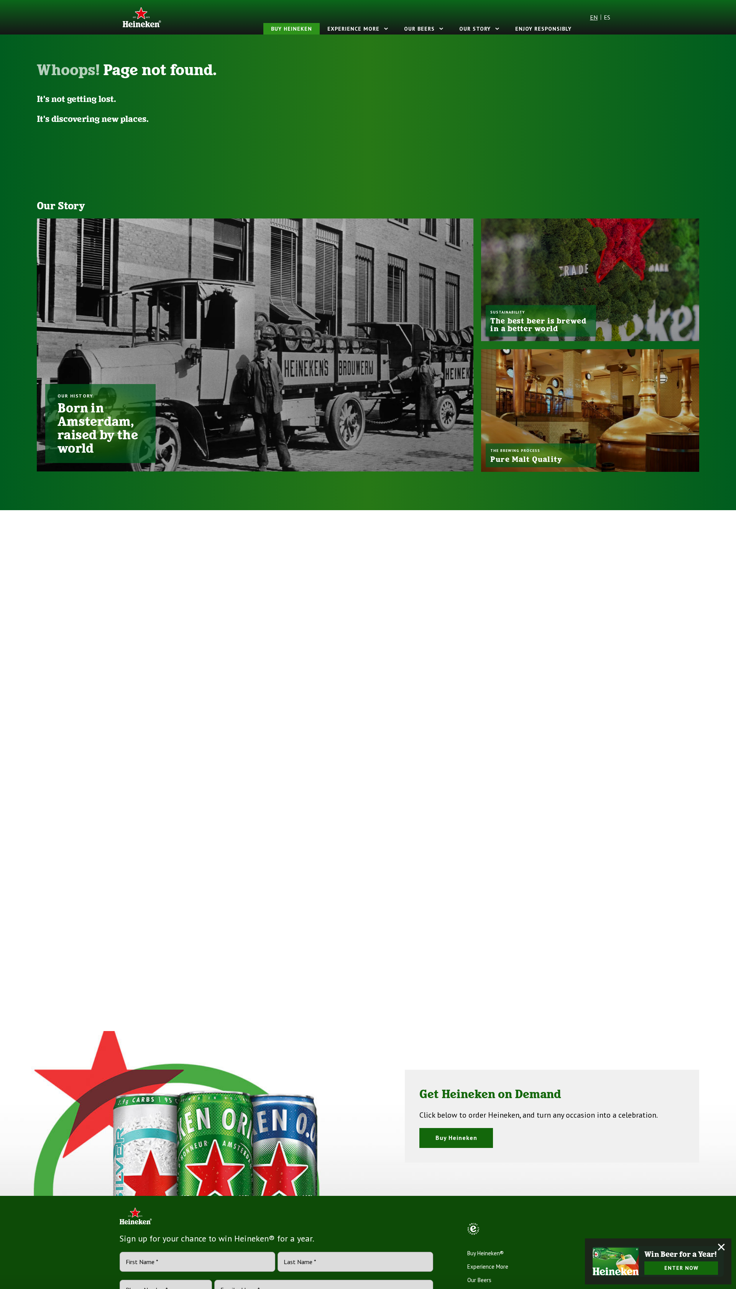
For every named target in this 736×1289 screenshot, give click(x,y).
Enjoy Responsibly (543, 28)
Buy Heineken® (485, 1253)
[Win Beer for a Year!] (616, 1261)
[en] (142, 17)
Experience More (487, 1266)
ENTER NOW (681, 1267)
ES (607, 17)
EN (594, 17)
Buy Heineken (291, 28)
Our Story (475, 28)
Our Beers (419, 28)
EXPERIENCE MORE (353, 28)
